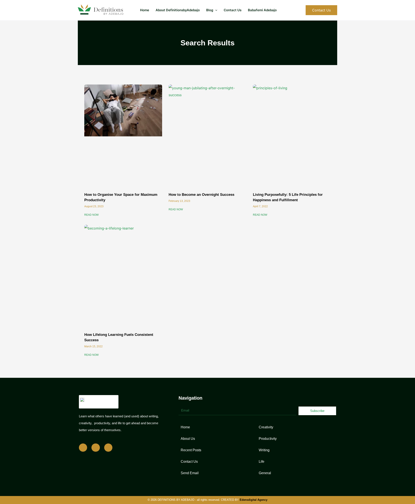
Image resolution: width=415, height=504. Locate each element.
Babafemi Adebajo (262, 10)
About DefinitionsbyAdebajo (178, 10)
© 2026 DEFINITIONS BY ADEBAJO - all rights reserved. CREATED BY (207, 499)
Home (144, 10)
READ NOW (91, 214)
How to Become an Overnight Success (201, 195)
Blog (209, 10)
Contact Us (232, 10)
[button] (215, 10)
